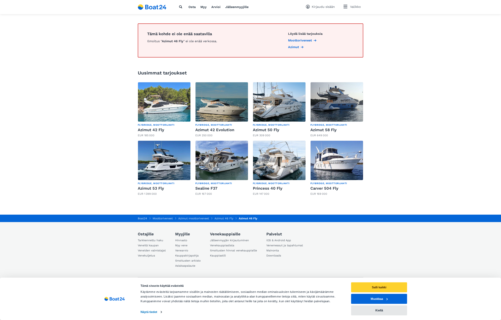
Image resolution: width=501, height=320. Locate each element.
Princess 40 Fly (267, 188)
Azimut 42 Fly (151, 129)
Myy (203, 7)
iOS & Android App (278, 240)
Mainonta (272, 250)
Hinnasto (181, 240)
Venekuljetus (146, 255)
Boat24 (142, 218)
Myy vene (181, 245)
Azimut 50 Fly (266, 129)
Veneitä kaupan (148, 245)
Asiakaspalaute (185, 265)
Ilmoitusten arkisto (188, 260)
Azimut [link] (293, 47)
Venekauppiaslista (222, 245)
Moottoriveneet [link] (300, 40)
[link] (164, 109)
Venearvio (181, 250)
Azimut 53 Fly (151, 188)
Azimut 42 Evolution (214, 129)
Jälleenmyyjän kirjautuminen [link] (229, 240)
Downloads (273, 255)
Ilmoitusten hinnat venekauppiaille (233, 250)
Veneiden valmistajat (152, 250)
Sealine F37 (206, 188)
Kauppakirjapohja (187, 255)
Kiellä (379, 310)
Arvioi (216, 7)
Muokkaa (377, 298)
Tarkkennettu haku (150, 240)
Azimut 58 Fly (323, 129)
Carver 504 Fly (324, 188)
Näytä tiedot (149, 312)
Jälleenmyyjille (237, 7)
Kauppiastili (218, 255)
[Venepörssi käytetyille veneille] (152, 7)
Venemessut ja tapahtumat (284, 245)
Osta (192, 7)
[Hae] (181, 7)
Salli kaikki (379, 287)
